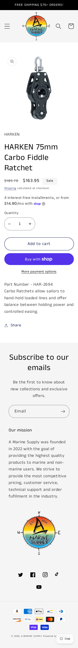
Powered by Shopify (55, 636)
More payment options (39, 272)
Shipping (10, 188)
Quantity (11, 213)
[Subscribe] (63, 411)
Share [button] (16, 325)
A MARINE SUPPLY (31, 636)
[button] (7, 26)
